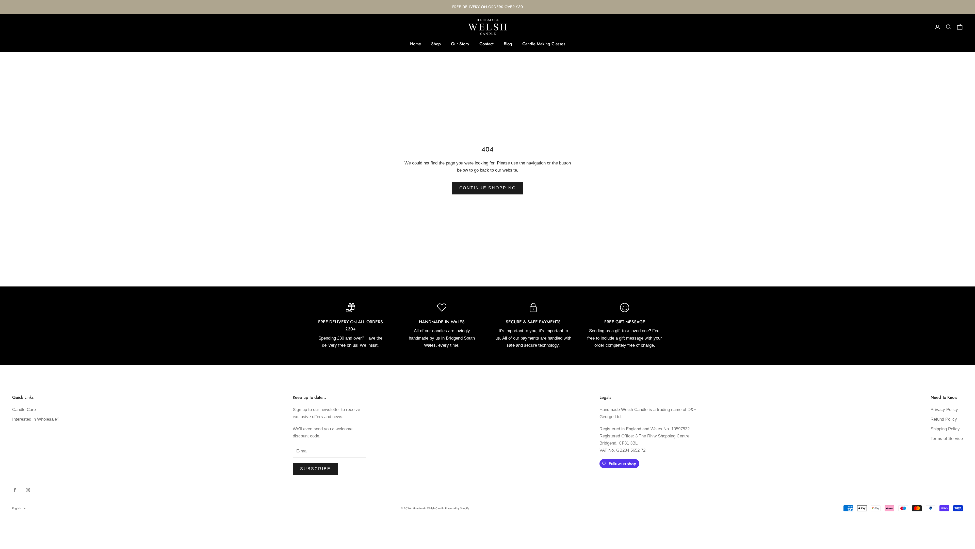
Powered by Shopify (457, 508)
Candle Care (24, 409)
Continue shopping (487, 188)
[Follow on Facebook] (14, 490)
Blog (508, 44)
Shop (436, 44)
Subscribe (315, 469)
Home (415, 44)
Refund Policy (944, 419)
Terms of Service (947, 438)
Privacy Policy (944, 409)
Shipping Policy (945, 428)
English (16, 508)
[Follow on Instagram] (27, 490)
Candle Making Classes (543, 44)
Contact (486, 44)
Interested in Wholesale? (35, 419)
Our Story (460, 44)
